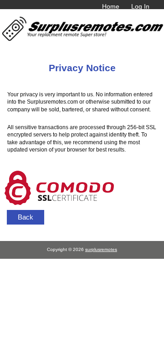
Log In (140, 6)
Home (110, 6)
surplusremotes (101, 249)
